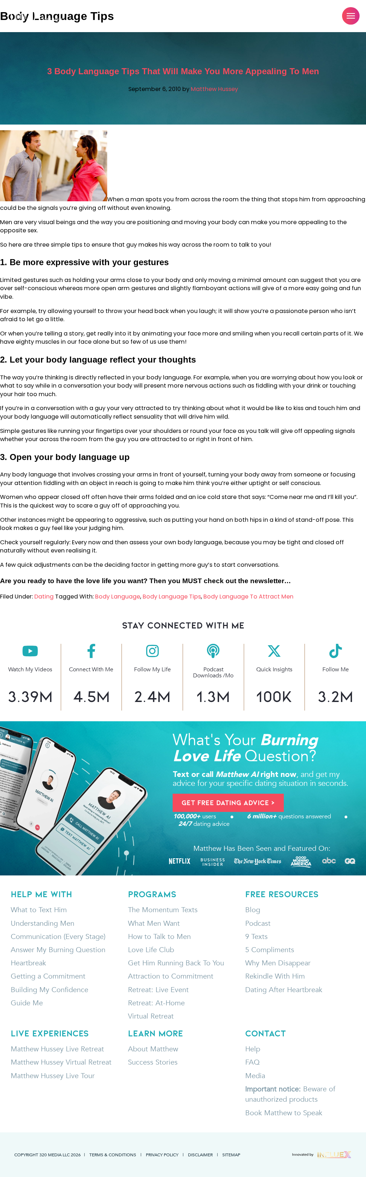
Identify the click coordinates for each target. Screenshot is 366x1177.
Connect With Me (91, 669)
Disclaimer (200, 1154)
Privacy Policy (162, 1154)
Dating (44, 596)
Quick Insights (274, 669)
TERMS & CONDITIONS (112, 1154)
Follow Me (335, 669)
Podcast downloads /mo (213, 672)
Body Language (117, 596)
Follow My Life (152, 669)
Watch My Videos (30, 669)
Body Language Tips (172, 596)
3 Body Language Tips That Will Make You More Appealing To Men (183, 71)
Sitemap (231, 1154)
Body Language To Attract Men (248, 596)
